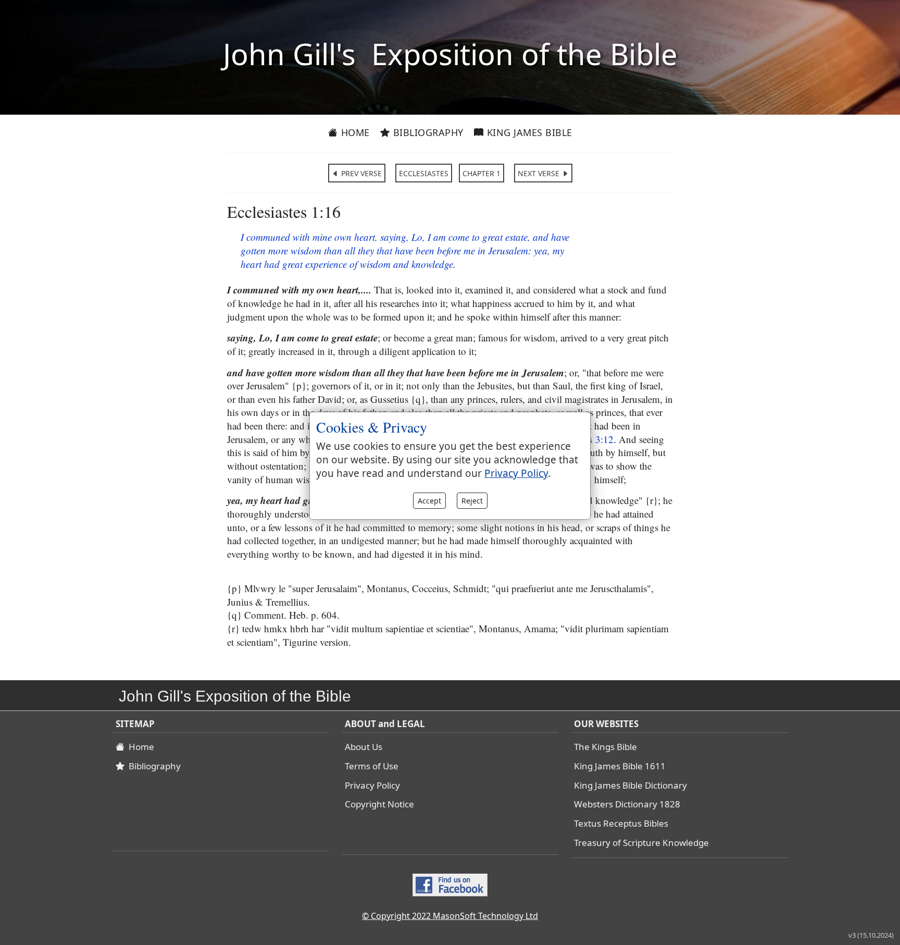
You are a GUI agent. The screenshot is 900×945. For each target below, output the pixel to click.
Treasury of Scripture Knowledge (641, 843)
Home (354, 132)
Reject (472, 501)
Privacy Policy (372, 785)
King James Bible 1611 (620, 766)
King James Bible (528, 132)
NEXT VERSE (539, 173)
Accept (429, 501)
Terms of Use (371, 766)
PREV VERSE (360, 173)
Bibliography (427, 132)
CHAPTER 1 (482, 173)
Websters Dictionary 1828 (627, 804)
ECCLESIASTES (423, 173)
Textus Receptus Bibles (621, 823)
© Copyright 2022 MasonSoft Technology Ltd (450, 916)
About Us (363, 747)
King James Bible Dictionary (630, 785)
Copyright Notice (379, 804)
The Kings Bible (605, 747)
